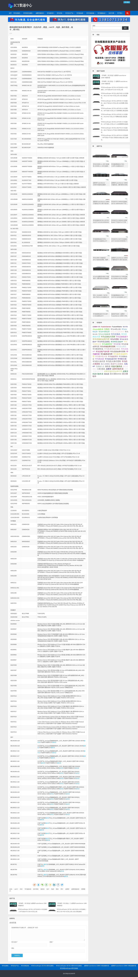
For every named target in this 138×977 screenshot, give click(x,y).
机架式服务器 (116, 366)
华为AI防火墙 (116, 329)
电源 (52, 889)
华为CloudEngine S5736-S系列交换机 (42, 965)
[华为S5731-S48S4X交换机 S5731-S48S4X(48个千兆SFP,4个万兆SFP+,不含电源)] (119, 199)
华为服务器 (50, 13)
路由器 (106, 374)
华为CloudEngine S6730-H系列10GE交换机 (69, 965)
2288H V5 (96, 327)
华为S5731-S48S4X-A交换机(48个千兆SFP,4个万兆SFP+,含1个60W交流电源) (119, 222)
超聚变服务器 (40, 13)
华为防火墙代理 (99, 361)
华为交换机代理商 (108, 337)
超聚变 (67, 889)
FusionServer (106, 327)
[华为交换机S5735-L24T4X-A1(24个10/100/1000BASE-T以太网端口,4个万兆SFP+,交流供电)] (101, 218)
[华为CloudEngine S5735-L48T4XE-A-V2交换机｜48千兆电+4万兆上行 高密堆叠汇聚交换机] (96, 109)
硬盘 (57, 889)
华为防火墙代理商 (113, 361)
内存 (21, 889)
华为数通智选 (98, 349)
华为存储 (59, 13)
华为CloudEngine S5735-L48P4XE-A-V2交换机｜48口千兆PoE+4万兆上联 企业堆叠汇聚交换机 (114, 103)
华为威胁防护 (107, 344)
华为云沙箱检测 (104, 334)
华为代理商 (114, 339)
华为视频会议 (101, 13)
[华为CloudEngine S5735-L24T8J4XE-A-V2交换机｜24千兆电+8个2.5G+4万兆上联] (13, 910)
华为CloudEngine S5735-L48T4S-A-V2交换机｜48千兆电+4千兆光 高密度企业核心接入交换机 (114, 138)
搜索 (94, 25)
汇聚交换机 (101, 369)
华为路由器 (80, 13)
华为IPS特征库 (104, 332)
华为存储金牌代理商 (107, 346)
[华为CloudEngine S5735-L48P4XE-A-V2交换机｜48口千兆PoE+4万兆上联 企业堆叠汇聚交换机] (96, 102)
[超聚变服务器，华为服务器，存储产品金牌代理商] (69, 21)
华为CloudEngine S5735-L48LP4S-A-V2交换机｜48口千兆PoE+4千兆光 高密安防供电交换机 (114, 130)
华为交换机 (16, 13)
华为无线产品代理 (102, 351)
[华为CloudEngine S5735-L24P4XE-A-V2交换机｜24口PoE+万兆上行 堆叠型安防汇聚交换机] (96, 115)
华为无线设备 (90, 13)
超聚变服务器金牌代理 (113, 371)
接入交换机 (105, 364)
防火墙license (115, 374)
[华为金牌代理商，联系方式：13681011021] (110, 21)
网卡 (62, 889)
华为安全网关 (121, 346)
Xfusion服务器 (98, 329)
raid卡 (16, 889)
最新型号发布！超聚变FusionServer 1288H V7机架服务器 (119, 315)
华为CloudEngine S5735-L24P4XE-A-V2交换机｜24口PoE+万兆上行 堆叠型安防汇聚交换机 (114, 117)
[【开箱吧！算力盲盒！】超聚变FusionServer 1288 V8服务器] (52, 904)
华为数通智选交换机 (112, 349)
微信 (127, 2)
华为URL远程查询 (117, 332)
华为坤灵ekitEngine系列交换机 (69, 968)
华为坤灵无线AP (117, 342)
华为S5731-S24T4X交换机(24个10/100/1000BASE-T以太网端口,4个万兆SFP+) (119, 241)
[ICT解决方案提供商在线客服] (111, 65)
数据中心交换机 (117, 364)
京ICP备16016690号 (69, 973)
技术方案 (111, 13)
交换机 (107, 329)
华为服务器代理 (106, 354)
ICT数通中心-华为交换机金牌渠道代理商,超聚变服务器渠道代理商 (20, 5)
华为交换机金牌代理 (101, 339)
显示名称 (14, 942)
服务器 (54, 742)
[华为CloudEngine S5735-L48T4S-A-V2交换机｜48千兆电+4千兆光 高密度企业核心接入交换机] (96, 136)
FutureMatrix (117, 327)
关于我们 (120, 13)
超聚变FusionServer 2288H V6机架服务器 (123, 965)
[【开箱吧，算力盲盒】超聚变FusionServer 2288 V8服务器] (13, 904)
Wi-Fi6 (125, 327)
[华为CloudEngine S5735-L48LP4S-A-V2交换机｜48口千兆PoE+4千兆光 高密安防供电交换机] (96, 129)
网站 (12, 948)
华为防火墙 (122, 359)
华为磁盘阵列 (113, 356)
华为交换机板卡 (122, 337)
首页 (10, 13)
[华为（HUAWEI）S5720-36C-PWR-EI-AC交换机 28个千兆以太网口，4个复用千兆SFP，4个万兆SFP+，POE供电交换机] (101, 293)
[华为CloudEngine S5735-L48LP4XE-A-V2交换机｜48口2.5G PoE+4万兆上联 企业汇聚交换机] (52, 910)
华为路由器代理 (111, 359)
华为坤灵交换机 (27, 13)
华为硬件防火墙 (101, 356)
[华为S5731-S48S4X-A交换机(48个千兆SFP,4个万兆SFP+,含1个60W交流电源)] (119, 218)
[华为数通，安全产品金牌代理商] (27, 21)
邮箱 (51, 942)
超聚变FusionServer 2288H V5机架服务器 (96, 965)
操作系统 (35, 889)
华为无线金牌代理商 (117, 351)
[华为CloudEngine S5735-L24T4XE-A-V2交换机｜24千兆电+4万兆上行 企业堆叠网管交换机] (96, 123)
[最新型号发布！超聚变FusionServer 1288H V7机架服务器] (119, 312)
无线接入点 (100, 366)
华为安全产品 (69, 13)
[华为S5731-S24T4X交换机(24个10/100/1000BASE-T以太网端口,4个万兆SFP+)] (119, 237)
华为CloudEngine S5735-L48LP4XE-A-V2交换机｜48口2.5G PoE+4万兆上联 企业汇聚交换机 (114, 96)
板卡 (48, 889)
